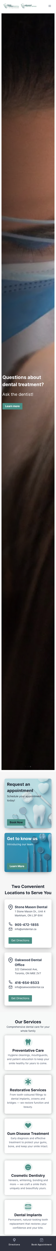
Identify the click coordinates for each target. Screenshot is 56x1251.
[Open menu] (49, 6)
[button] (25, 766)
